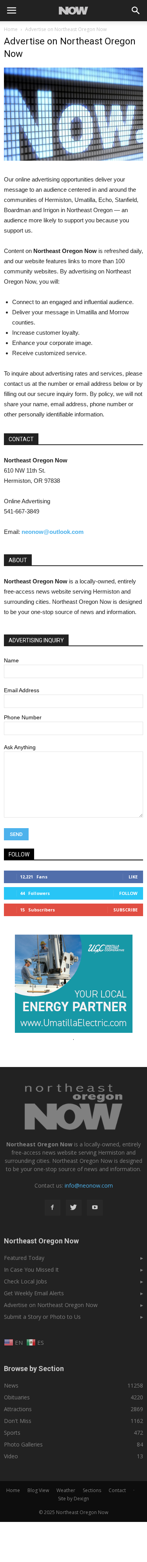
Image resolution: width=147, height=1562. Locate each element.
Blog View (38, 1490)
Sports (12, 1432)
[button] (136, 10)
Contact (117, 1490)
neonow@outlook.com (52, 531)
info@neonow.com (89, 1185)
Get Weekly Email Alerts (34, 1293)
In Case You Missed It (31, 1269)
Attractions (18, 1409)
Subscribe (125, 910)
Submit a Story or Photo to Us (42, 1316)
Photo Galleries (23, 1444)
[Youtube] (95, 1208)
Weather (65, 1490)
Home (11, 29)
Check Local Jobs (25, 1281)
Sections (92, 1490)
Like (133, 877)
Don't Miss (17, 1420)
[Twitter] (74, 1208)
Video (11, 1456)
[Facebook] (52, 1208)
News (11, 1385)
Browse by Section (34, 1368)
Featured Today (24, 1257)
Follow (128, 893)
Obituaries (17, 1397)
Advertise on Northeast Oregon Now (51, 1305)
